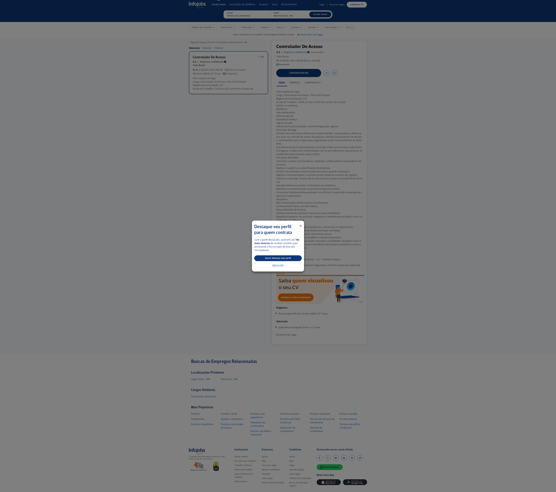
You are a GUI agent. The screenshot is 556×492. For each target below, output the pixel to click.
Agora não (278, 265)
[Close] (300, 226)
